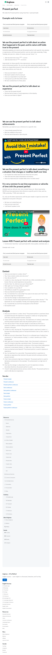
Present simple (7, 379)
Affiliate (7, 526)
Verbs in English (9, 440)
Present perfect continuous (11, 384)
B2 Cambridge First (6, 598)
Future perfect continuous (10, 407)
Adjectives (8, 426)
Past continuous (8, 387)
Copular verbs (9, 464)
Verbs (4, 618)
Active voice (8, 450)
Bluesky (7, 539)
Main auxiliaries (9, 443)
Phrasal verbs (9, 460)
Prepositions (8, 433)
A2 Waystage (9, 500)
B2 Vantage (8, 507)
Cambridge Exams (10, 481)
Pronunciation (9, 487)
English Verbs (5, 606)
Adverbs (7, 430)
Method (7, 523)
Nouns (7, 423)
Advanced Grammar (10, 474)
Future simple (7, 399)
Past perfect (7, 396)
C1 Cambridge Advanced (8, 600)
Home (4, 5)
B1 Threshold (9, 503)
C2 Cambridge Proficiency (8, 602)
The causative (9, 467)
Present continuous (9, 382)
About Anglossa (9, 520)
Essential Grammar (10, 419)
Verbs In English (9, 5)
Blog (7, 491)
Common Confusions (10, 477)
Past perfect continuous (10, 390)
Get (6, 470)
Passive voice (9, 453)
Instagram (8, 542)
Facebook (8, 536)
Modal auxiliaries (9, 447)
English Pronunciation (7, 608)
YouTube (8, 532)
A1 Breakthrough (9, 497)
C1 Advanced (9, 510)
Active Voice (16, 5)
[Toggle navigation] (45, 2)
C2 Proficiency (9, 514)
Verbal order (8, 457)
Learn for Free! (6, 640)
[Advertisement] (26, 108)
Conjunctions (9, 436)
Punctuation (8, 484)
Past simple (7, 393)
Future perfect (7, 405)
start (5, 579)
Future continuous (8, 402)
